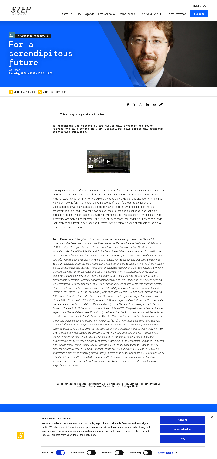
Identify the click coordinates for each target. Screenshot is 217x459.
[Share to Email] (154, 104)
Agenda (89, 14)
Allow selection (182, 429)
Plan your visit (150, 14)
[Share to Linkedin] (147, 104)
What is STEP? (71, 14)
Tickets (199, 14)
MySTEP (197, 5)
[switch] (91, 452)
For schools (106, 14)
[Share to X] (134, 104)
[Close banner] (212, 417)
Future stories (175, 14)
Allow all (182, 419)
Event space (127, 14)
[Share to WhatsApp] (140, 104)
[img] (21, 11)
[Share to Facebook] (128, 104)
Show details (165, 452)
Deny (182, 438)
